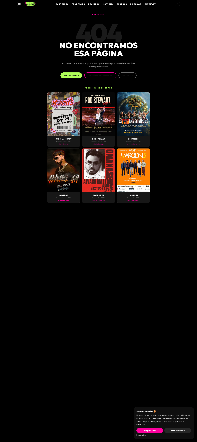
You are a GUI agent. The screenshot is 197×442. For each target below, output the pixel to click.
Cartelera (62, 4)
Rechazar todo (178, 430)
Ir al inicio (127, 75)
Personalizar (141, 435)
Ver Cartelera (71, 75)
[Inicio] (30, 4)
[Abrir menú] (19, 4)
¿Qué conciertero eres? (100, 75)
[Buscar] (177, 4)
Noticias (108, 4)
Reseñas (122, 4)
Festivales (78, 4)
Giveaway (150, 4)
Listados (135, 4)
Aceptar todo (150, 430)
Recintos (94, 4)
